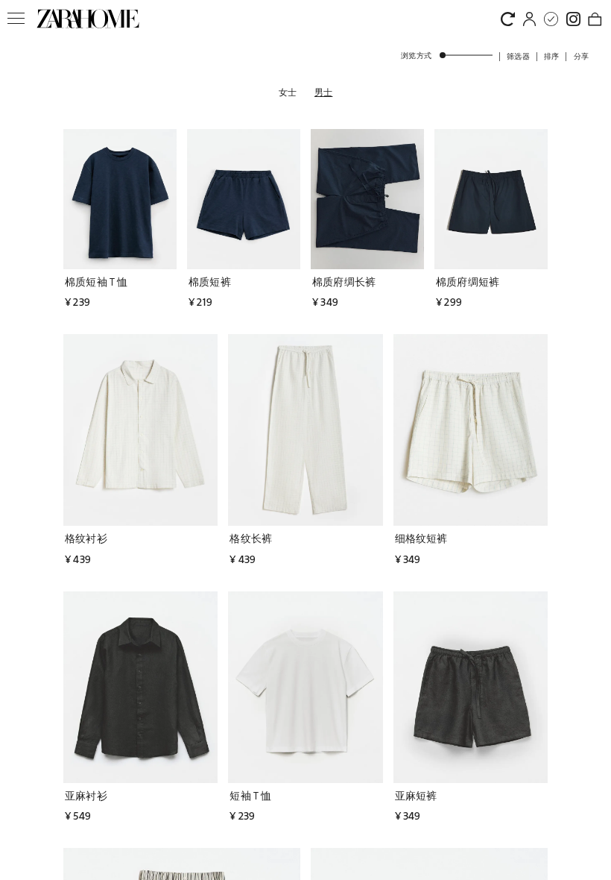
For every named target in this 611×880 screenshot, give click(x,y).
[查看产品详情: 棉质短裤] (243, 199)
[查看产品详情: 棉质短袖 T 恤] (120, 199)
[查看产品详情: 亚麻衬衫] (140, 687)
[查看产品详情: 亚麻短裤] (470, 687)
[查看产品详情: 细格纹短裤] (470, 430)
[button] (518, 55)
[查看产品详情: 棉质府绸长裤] (367, 199)
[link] (88, 18)
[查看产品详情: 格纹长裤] (305, 430)
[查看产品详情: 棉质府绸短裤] (491, 199)
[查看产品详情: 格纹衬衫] (140, 430)
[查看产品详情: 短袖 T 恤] (305, 687)
